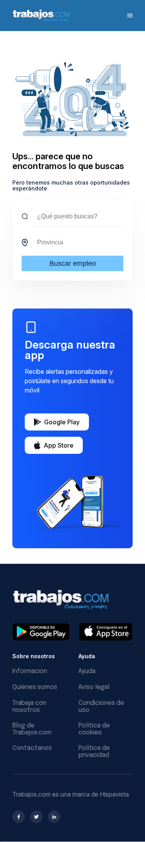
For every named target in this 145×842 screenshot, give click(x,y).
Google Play (62, 422)
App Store (58, 445)
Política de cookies (94, 729)
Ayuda (87, 671)
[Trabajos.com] (41, 20)
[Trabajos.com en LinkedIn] (54, 817)
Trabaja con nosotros (29, 706)
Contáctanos (32, 748)
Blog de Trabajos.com (31, 729)
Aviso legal (93, 687)
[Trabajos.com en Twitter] (36, 817)
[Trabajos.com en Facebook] (18, 817)
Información (29, 671)
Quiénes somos (34, 687)
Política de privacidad (94, 751)
